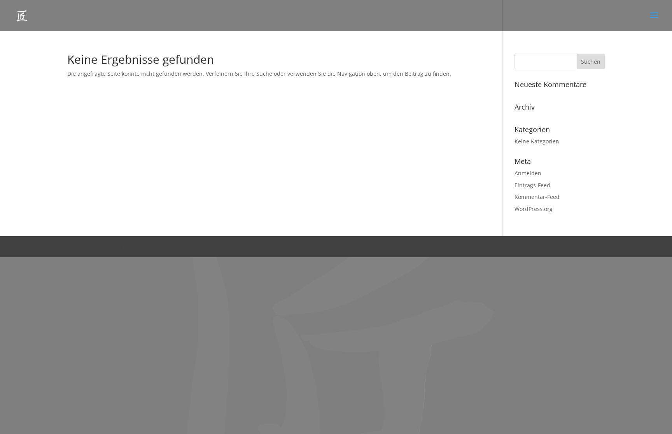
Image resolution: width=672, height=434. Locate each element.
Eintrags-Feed (532, 185)
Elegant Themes (122, 246)
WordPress (196, 246)
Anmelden (527, 173)
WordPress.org (533, 209)
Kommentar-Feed (537, 196)
